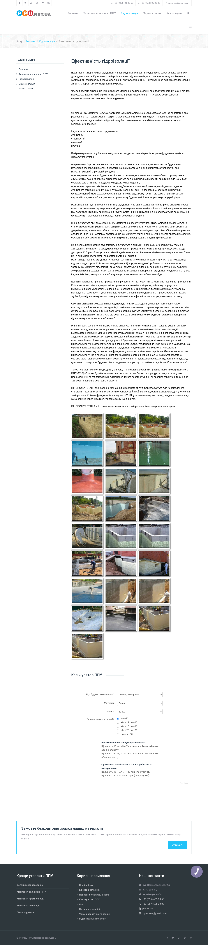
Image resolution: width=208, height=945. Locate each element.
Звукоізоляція (27, 83)
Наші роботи (86, 885)
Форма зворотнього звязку (94, 913)
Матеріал (109, 702)
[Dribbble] (190, 938)
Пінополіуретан (25, 912)
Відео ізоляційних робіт (92, 918)
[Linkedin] (185, 938)
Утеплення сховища (27, 905)
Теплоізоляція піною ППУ (33, 74)
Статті (82, 904)
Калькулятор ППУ (89, 899)
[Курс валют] (48, 3)
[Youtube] (31, 3)
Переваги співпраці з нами (94, 894)
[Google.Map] (43, 3)
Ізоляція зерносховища (29, 884)
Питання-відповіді (89, 909)
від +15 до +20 (129, 727)
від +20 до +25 (129, 731)
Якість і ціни (26, 88)
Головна (23, 69)
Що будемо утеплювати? (100, 694)
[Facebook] (19, 3)
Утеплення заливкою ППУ (31, 891)
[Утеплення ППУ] (33, 13)
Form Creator (184, 783)
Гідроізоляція (26, 78)
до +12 (125, 719)
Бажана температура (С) (101, 719)
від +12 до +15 (129, 723)
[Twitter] (26, 3)
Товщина (109, 711)
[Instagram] (37, 3)
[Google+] (179, 938)
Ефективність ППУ (89, 889)
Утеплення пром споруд (30, 898)
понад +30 (127, 735)
